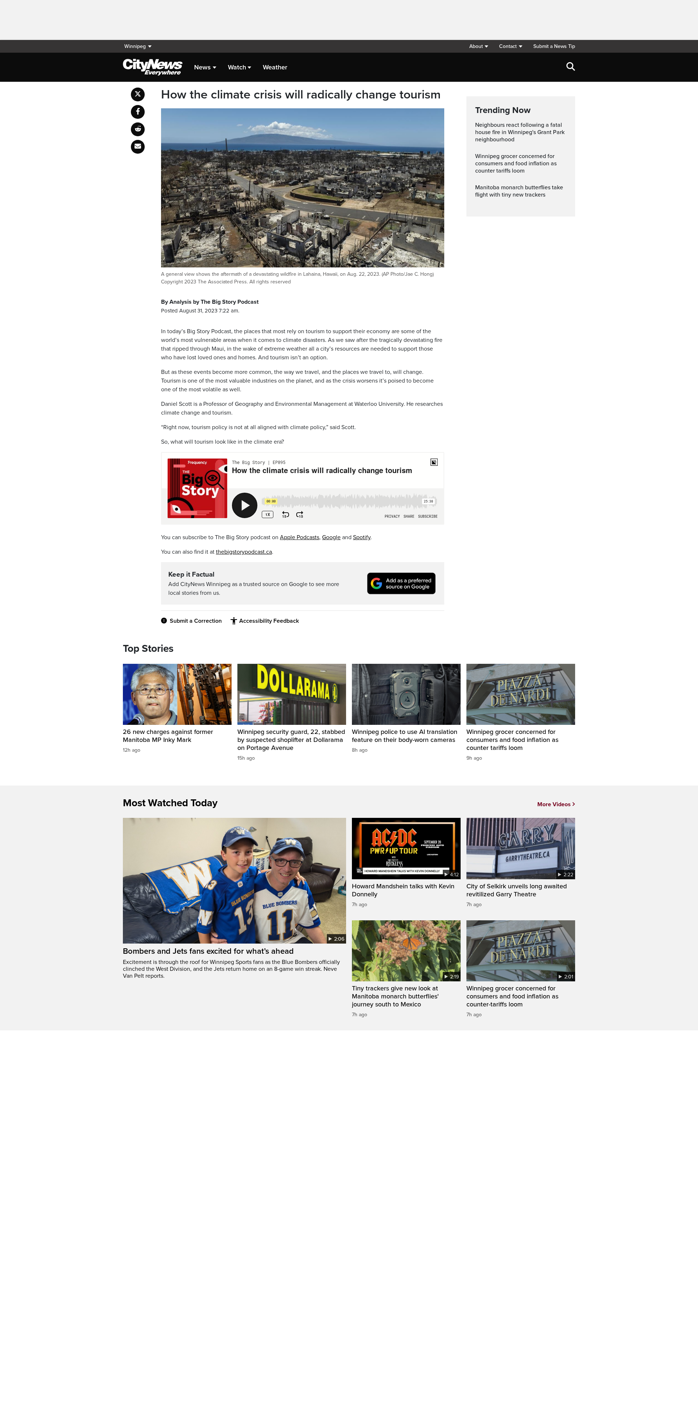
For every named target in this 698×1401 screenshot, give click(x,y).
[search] (570, 67)
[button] (479, 46)
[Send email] (138, 147)
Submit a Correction (196, 621)
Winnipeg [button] (135, 46)
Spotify (361, 537)
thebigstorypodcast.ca (244, 552)
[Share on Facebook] (138, 112)
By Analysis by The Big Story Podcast (209, 302)
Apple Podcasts (299, 537)
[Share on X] (138, 94)
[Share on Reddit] (138, 129)
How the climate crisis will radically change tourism (301, 95)
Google (331, 537)
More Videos (554, 804)
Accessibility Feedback (269, 621)
